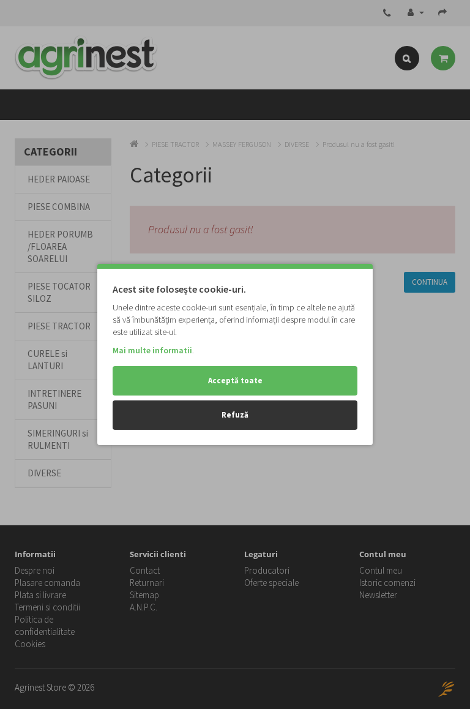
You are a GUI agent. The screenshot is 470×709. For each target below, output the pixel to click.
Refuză (235, 415)
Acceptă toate (235, 380)
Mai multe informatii (152, 350)
